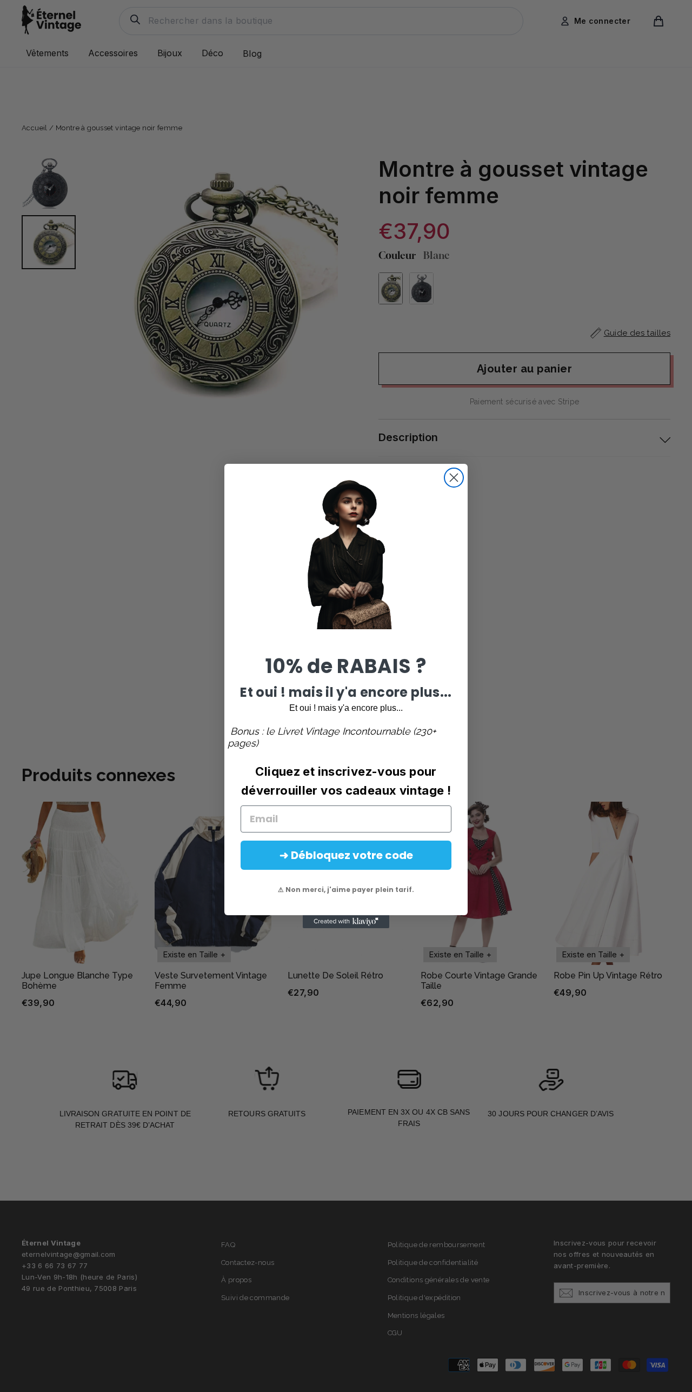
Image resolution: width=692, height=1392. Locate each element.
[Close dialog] (453, 477)
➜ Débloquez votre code (346, 855)
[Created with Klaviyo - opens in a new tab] (346, 921)
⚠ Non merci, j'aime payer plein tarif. (346, 889)
